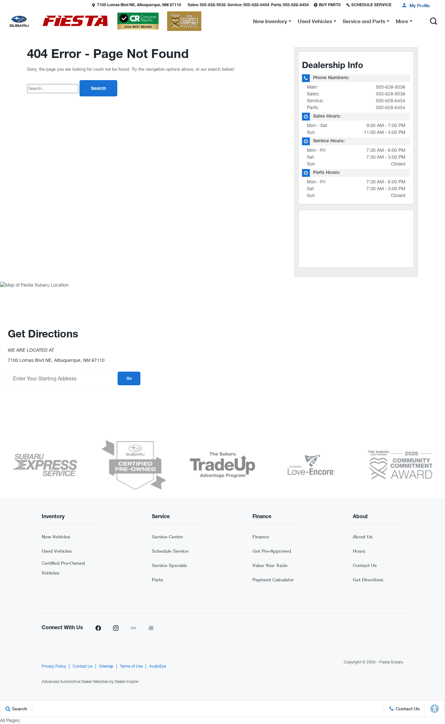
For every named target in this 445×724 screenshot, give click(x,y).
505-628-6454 (390, 100)
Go (129, 379)
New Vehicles (56, 536)
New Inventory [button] (270, 22)
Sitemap (106, 666)
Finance (260, 536)
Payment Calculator (273, 579)
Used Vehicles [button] (314, 22)
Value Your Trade (270, 565)
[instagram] (115, 628)
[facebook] (98, 628)
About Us (362, 536)
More (402, 22)
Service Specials (169, 565)
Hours (359, 551)
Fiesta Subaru (391, 662)
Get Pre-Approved (271, 551)
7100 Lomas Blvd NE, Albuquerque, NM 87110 (139, 5)
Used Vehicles (57, 551)
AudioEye (157, 666)
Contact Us (365, 565)
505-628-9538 (390, 87)
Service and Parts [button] (363, 22)
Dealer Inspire (126, 681)
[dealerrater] (151, 628)
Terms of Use (131, 666)
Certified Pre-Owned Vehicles (63, 567)
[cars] (133, 628)
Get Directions (368, 579)
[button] (5, 5)
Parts (157, 579)
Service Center (167, 536)
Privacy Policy (54, 666)
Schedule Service (170, 551)
